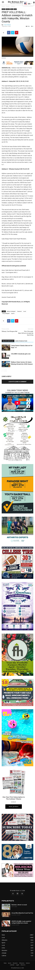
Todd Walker (7, 24)
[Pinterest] (16, 32)
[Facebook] (8, 32)
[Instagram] (17, 893)
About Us (23, 965)
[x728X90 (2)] (17, 63)
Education (15, 963)
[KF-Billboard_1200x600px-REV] (17, 852)
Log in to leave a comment (17, 381)
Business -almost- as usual (19, 904)
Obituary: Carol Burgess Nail (9, 331)
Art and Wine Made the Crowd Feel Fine (22, 913)
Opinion (28, 963)
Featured (19, 311)
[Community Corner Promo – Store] (17, 692)
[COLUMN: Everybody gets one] (6, 356)
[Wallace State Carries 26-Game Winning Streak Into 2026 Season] (6, 364)
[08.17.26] (17, 488)
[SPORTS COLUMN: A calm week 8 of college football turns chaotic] (6, 923)
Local (15, 9)
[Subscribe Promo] (17, 827)
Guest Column (5, 358)
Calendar (12, 965)
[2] (17, 530)
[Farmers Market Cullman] (17, 654)
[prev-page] (3, 370)
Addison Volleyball (11, 311)
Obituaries (21, 963)
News (12, 9)
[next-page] (5, 370)
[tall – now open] (17, 737)
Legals (17, 965)
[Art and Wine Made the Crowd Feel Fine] (6, 914)
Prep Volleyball (5, 313)
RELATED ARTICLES (8, 341)
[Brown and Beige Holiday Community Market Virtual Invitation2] (17, 438)
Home (3, 6)
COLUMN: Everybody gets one (21, 354)
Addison (13, 6)
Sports (7, 6)
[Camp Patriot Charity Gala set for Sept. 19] (6, 348)
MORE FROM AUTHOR (21, 341)
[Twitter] (12, 32)
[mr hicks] (17, 870)
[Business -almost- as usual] (6, 907)
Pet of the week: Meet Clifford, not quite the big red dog (25, 333)
